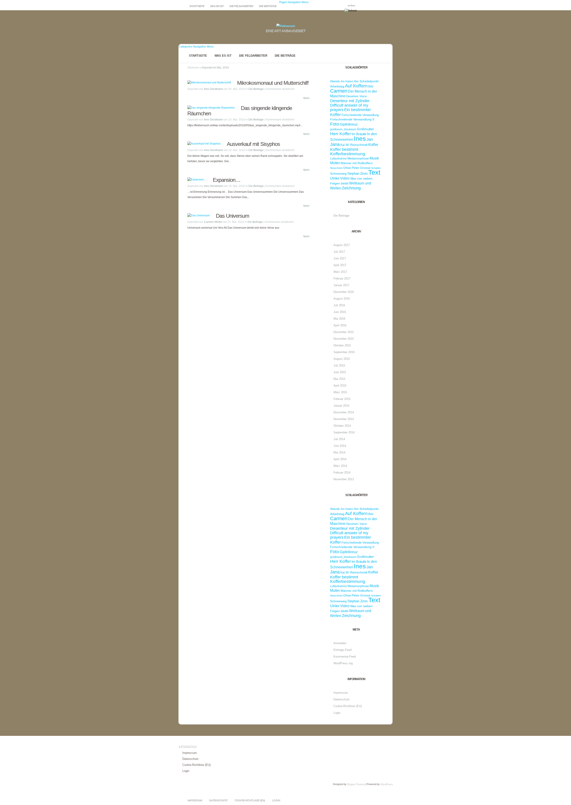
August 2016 (341, 298)
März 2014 (340, 466)
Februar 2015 (341, 399)
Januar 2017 (341, 285)
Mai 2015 (339, 379)
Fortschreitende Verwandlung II (352, 119)
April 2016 (339, 325)
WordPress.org (343, 663)
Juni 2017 (339, 258)
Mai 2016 (339, 318)
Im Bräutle (359, 134)
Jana (335, 144)
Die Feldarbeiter (241, 5)
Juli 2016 (339, 305)
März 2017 (340, 271)
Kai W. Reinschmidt (354, 145)
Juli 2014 (339, 439)
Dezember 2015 (343, 332)
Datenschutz (341, 699)
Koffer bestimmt (344, 149)
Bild (370, 86)
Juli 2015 (339, 365)
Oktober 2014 (342, 425)
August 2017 (341, 245)
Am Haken (347, 81)
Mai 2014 (339, 452)
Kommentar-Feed (344, 656)
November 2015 (343, 338)
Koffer (373, 145)
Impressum (340, 692)
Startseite (196, 5)
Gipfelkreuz (349, 124)
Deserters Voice (356, 96)
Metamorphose (358, 158)
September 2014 (344, 432)
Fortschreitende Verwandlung (360, 115)
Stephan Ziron (357, 173)
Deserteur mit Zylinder (350, 101)
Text (374, 172)
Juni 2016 (339, 312)
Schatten (376, 168)
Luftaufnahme (338, 158)
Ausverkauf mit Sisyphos (253, 144)
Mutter (335, 163)
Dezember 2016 (343, 292)
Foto (334, 123)
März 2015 (340, 392)
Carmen (338, 91)
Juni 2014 (339, 445)
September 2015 (344, 352)
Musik (374, 158)
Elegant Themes (356, 784)
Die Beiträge (267, 5)
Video (345, 178)
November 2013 (343, 479)
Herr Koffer (340, 133)
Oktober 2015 (342, 345)
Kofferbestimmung (347, 153)
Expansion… (226, 180)
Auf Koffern (356, 85)
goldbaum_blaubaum (343, 129)
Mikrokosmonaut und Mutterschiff (272, 83)
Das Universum (232, 216)
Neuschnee (336, 168)
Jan (369, 139)
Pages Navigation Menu (293, 2)
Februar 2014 (341, 472)
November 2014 (343, 419)
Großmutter (365, 129)
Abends (335, 81)
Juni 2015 (339, 372)
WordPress (386, 784)
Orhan (347, 168)
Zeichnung (351, 188)
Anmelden (339, 643)
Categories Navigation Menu (196, 46)
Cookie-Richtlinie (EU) (347, 706)
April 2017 (339, 265)
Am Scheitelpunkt (366, 81)
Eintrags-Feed (342, 650)
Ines (360, 138)
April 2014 (339, 459)
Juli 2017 (339, 251)
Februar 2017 (341, 278)
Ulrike (334, 178)
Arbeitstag (337, 86)
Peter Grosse (361, 168)
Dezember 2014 (343, 412)
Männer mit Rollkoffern (357, 163)
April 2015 (339, 385)
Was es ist (216, 5)
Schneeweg (338, 173)
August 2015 (341, 358)
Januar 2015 (341, 405)
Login (336, 712)
